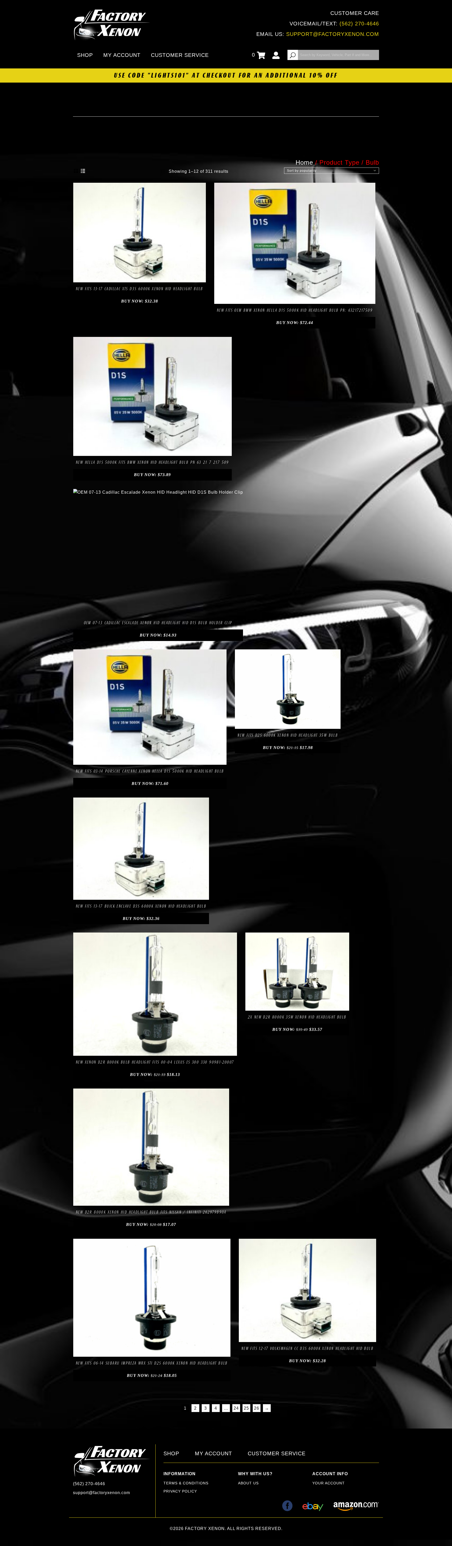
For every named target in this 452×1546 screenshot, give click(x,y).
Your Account (328, 1483)
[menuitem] (86, 55)
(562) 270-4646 (359, 23)
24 (236, 1408)
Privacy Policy (180, 1491)
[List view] (83, 171)
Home (304, 162)
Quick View (157, 276)
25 (246, 1408)
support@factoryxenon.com (332, 34)
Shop (85, 55)
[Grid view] (76, 171)
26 (256, 1408)
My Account (121, 55)
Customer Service (180, 55)
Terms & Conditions (185, 1483)
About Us (248, 1483)
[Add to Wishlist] (133, 276)
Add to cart (121, 276)
